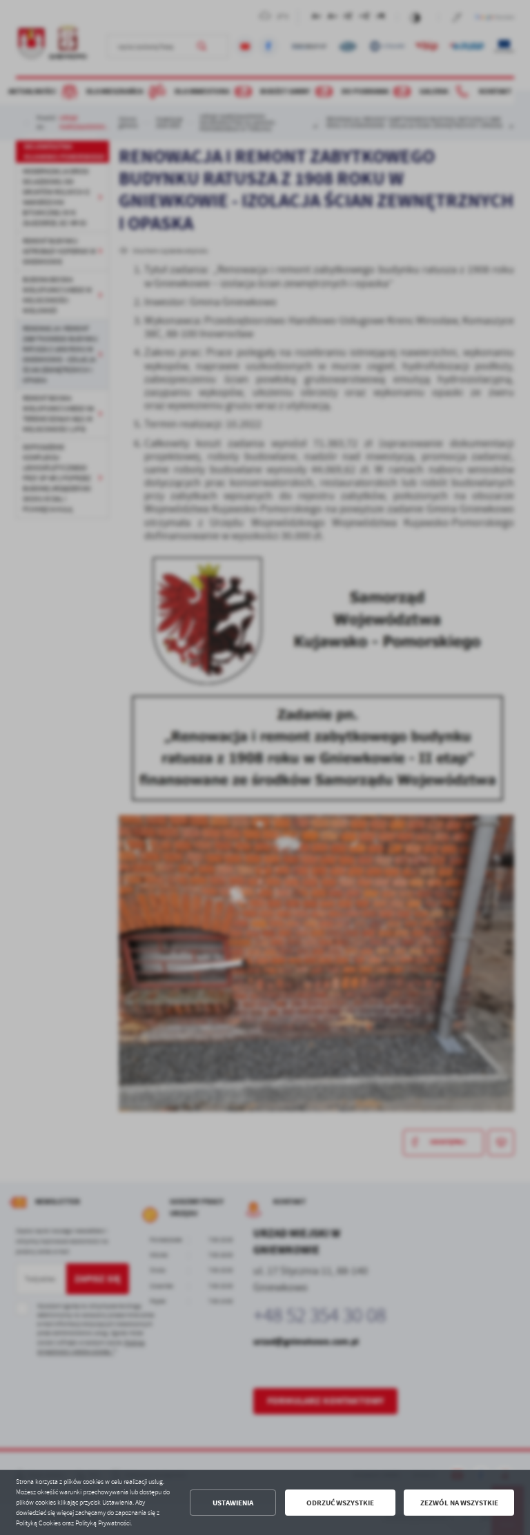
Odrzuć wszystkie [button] (340, 1503)
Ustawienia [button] (233, 1503)
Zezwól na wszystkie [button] (459, 1503)
